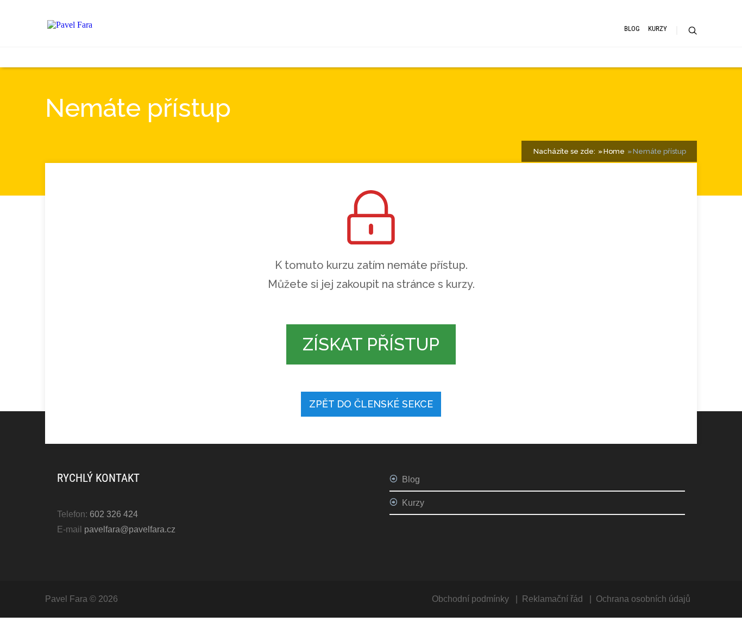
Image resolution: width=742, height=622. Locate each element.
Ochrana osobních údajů (643, 599)
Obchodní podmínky (470, 599)
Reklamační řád (552, 599)
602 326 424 (114, 514)
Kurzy (657, 28)
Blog (632, 28)
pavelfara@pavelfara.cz (129, 529)
